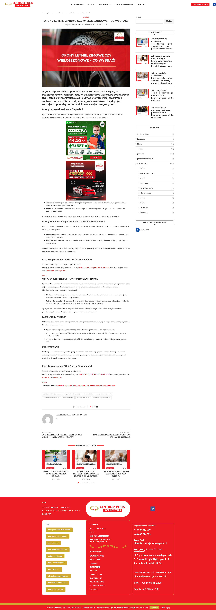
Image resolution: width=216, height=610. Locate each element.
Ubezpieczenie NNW (124, 4)
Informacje (155, 139)
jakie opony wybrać (73, 394)
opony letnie (88, 394)
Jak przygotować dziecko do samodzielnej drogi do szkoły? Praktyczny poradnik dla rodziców (161, 44)
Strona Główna (77, 4)
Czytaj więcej (165, 607)
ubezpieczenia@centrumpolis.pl (150, 543)
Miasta (155, 144)
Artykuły (92, 4)
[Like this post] (92, 407)
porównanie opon (83, 398)
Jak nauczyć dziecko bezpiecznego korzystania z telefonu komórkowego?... (86, 474)
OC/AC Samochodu (157, 188)
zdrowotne (157, 212)
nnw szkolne (157, 183)
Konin (157, 149)
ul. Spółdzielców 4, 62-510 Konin (150, 576)
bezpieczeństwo (155, 134)
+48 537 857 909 (142, 529)
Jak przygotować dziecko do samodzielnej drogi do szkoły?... (56, 474)
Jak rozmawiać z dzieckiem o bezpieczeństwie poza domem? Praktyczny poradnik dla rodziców (161, 78)
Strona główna (47, 13)
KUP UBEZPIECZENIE (200, 4)
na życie (157, 178)
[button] (45, 467)
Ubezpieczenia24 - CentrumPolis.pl (83, 24)
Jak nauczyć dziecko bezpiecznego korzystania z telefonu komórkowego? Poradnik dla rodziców (161, 61)
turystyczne (157, 208)
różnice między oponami (101, 398)
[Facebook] (214, 4)
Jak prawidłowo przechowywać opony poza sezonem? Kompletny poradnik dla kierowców (162, 113)
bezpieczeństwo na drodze (53, 394)
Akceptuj (154, 608)
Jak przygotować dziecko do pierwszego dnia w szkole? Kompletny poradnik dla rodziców (162, 95)
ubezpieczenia (155, 163)
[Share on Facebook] (94, 407)
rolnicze (157, 203)
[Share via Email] (97, 407)
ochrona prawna (157, 193)
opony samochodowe (103, 394)
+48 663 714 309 (142, 534)
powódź (157, 198)
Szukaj (138, 17)
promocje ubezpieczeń (155, 159)
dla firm (157, 168)
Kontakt (141, 4)
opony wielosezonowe (51, 398)
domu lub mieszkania (157, 173)
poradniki (155, 154)
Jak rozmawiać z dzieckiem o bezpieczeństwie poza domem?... (116, 474)
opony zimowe (68, 398)
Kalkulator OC (105, 4)
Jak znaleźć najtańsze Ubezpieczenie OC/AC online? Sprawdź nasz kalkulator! (85, 385)
